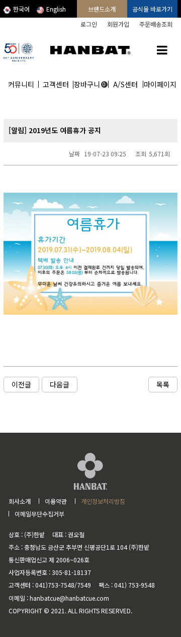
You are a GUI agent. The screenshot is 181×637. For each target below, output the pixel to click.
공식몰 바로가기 (152, 9)
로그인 (88, 24)
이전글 (21, 384)
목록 (162, 384)
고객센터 (56, 84)
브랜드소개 (102, 9)
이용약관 (56, 501)
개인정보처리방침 (103, 501)
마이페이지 (160, 84)
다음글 (59, 384)
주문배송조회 (155, 24)
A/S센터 (125, 84)
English (56, 9)
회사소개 (20, 501)
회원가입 (118, 24)
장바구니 (90, 84)
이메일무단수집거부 (39, 513)
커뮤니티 (21, 84)
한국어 (21, 9)
